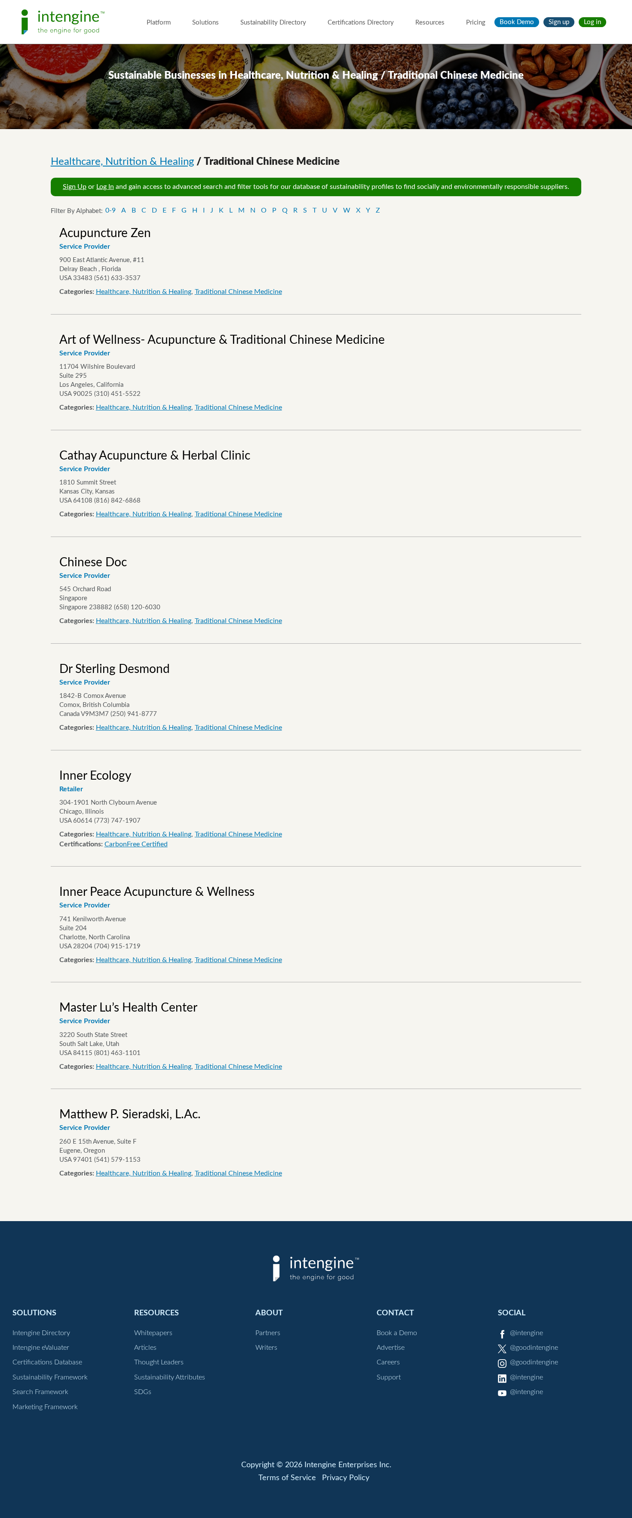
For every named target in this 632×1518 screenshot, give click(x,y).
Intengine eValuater (40, 1347)
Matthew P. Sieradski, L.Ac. (130, 1114)
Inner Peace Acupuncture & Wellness (157, 892)
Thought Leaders (159, 1362)
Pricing (475, 22)
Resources (430, 22)
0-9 (110, 210)
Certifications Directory (361, 22)
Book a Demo (397, 1333)
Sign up (559, 22)
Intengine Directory (41, 1333)
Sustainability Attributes (169, 1377)
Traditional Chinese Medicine (238, 291)
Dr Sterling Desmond (114, 669)
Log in (592, 22)
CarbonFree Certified (136, 844)
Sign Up (74, 186)
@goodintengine (534, 1347)
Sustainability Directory (273, 22)
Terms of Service (287, 1478)
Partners (267, 1333)
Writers (266, 1347)
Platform (159, 22)
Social (511, 1313)
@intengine (526, 1333)
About (269, 1313)
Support (389, 1377)
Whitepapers (153, 1333)
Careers (388, 1362)
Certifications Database (47, 1362)
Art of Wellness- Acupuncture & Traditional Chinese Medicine (222, 340)
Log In (105, 186)
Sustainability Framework (50, 1377)
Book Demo (517, 22)
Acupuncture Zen (105, 233)
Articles (145, 1347)
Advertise (391, 1347)
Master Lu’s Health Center (128, 1008)
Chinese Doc (93, 562)
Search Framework (40, 1391)
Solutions (205, 22)
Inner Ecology (95, 776)
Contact (395, 1313)
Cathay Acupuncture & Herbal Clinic (154, 456)
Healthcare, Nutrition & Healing (122, 162)
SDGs (142, 1391)
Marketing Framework (45, 1407)
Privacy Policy (345, 1478)
